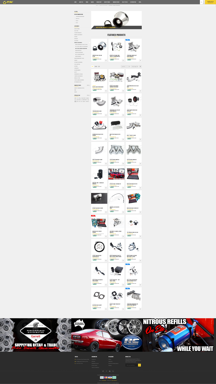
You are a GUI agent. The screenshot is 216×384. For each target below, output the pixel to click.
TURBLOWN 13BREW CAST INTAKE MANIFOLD (132, 56)
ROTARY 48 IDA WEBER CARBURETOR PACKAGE (114, 86)
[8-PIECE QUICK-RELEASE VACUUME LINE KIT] (99, 247)
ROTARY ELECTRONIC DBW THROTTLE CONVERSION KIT (115, 56)
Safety (75, 72)
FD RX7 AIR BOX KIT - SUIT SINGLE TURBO (115, 280)
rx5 (79, 101)
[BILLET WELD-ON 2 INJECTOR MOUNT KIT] (134, 271)
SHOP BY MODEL (77, 28)
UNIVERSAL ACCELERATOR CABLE (114, 208)
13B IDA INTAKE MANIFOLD (132, 159)
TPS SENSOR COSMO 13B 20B (132, 232)
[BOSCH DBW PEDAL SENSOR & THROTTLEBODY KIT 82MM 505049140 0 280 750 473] (116, 247)
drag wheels (83, 98)
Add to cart (106, 60)
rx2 (88, 99)
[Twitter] (103, 371)
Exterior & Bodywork (78, 62)
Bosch (77, 20)
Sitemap (110, 365)
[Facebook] (106, 371)
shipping (117, 382)
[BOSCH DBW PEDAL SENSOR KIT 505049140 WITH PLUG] (99, 271)
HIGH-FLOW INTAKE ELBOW (97, 159)
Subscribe (139, 365)
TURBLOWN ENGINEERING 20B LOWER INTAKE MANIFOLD (132, 304)
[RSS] (113, 371)
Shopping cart (210, 2)
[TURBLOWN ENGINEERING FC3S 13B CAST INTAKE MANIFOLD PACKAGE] (116, 101)
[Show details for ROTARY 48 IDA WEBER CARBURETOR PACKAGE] (116, 77)
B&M (75, 90)
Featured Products (77, 32)
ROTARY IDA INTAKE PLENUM (98, 208)
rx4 (77, 101)
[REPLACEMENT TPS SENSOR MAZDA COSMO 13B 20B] (134, 223)
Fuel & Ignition (77, 64)
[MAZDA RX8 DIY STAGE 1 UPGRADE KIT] (116, 174)
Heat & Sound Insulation (79, 54)
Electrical (76, 40)
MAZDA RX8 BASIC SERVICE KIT (132, 208)
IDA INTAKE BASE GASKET (97, 305)
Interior (76, 66)
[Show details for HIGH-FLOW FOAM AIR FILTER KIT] (116, 126)
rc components (84, 99)
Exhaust (75, 60)
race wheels (79, 99)
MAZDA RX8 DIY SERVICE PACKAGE (97, 232)
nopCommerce (114, 380)
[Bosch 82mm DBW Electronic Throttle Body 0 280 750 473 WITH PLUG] (134, 247)
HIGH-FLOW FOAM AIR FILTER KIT (115, 135)
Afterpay (93, 361)
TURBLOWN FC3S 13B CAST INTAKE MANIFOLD (115, 111)
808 (75, 98)
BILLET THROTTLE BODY (131, 135)
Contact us (94, 359)
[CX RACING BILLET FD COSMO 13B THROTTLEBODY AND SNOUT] (134, 126)
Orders (110, 359)
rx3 (76, 101)
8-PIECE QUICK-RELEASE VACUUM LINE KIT (97, 256)
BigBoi (75, 92)
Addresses (110, 361)
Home (97, 5)
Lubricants (76, 68)
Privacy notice (94, 365)
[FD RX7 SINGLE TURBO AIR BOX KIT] (116, 271)
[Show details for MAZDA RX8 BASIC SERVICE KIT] (134, 198)
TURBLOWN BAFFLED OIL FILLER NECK (132, 86)
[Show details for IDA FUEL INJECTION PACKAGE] (99, 77)
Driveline (76, 38)
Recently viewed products (113, 363)
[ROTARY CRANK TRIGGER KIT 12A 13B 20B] (116, 295)
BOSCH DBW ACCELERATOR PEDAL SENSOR (97, 280)
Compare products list (140, 66)
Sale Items (76, 30)
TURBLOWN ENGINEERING (80, 16)
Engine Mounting (78, 50)
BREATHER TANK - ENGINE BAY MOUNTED (98, 183)
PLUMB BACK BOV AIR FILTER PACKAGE (98, 135)
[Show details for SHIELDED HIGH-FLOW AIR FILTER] (99, 47)
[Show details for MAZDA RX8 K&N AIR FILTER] (134, 174)
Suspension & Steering (78, 74)
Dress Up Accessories (79, 52)
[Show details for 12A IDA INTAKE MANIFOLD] (116, 150)
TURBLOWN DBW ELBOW (97, 111)
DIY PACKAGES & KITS (77, 82)
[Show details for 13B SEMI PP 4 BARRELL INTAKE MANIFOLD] (116, 223)
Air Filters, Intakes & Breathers (81, 48)
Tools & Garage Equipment (79, 80)
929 (77, 98)
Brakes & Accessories (78, 34)
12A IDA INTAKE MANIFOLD (114, 159)
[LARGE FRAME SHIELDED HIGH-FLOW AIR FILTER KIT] (134, 101)
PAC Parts (77, 18)
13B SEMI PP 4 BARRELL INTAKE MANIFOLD (115, 232)
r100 (75, 99)
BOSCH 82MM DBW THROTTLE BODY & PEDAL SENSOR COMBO (115, 256)
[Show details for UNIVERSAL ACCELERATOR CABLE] (116, 198)
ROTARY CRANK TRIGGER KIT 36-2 (115, 304)
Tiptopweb (104, 380)
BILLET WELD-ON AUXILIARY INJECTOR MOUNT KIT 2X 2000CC (132, 281)
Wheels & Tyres (77, 78)
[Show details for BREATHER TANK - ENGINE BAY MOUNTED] (99, 174)
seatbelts (87, 101)
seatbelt (83, 101)
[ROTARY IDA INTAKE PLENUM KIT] (99, 198)
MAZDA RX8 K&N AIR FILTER (132, 184)
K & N (77, 22)
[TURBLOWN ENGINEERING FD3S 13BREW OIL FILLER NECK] (134, 77)
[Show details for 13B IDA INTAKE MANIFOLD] (134, 150)
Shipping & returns (95, 363)
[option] (35, 335)
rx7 (81, 101)
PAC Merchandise (77, 70)
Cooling (75, 36)
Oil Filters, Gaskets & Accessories (81, 46)
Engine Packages (78, 56)
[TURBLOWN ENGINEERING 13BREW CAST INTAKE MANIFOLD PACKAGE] (134, 47)
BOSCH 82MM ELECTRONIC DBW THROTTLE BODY (132, 256)
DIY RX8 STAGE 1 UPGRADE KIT (115, 184)
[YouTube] (109, 371)
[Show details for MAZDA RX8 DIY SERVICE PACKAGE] (99, 223)
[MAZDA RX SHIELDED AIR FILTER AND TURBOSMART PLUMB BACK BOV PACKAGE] (99, 126)
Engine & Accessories (78, 42)
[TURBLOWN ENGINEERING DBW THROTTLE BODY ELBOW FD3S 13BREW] (99, 101)
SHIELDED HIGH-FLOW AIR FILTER (97, 56)
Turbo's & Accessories (78, 76)
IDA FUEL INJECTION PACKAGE (98, 87)
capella (79, 98)
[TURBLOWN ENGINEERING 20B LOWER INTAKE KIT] (134, 295)
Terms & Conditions (95, 367)
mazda (87, 98)
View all (88, 85)
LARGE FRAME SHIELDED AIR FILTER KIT (132, 111)
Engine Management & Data (79, 58)
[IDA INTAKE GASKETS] (99, 295)
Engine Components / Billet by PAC (81, 44)
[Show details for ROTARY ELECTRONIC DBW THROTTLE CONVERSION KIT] (116, 47)
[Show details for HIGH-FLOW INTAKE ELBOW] (99, 150)
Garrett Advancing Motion (79, 88)
